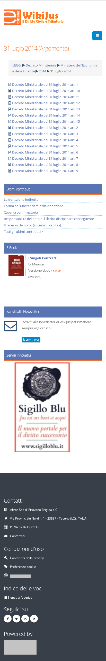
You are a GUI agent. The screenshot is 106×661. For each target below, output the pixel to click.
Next (96, 278)
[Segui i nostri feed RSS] (34, 618)
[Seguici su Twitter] (16, 618)
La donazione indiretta (21, 199)
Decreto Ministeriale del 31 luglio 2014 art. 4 (45, 140)
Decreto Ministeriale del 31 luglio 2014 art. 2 (45, 127)
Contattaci (17, 536)
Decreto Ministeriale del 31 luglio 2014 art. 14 (46, 115)
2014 (42, 71)
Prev (9, 278)
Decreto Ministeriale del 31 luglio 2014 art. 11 (46, 96)
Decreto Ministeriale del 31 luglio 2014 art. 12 (46, 103)
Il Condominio (87, 258)
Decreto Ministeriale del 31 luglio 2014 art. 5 (45, 146)
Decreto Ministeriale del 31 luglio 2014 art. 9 (45, 170)
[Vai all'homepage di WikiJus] (38, 16)
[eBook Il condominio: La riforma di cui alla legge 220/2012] (64, 266)
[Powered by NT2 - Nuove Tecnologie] (20, 647)
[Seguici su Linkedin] (25, 618)
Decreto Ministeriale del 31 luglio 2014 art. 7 (45, 158)
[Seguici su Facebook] (8, 618)
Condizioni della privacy (27, 558)
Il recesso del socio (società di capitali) (32, 225)
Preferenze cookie (23, 566)
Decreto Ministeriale (41, 65)
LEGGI (17, 65)
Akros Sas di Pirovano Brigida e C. (34, 509)
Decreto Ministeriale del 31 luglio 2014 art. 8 (45, 164)
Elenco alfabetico (20, 597)
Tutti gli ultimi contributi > (23, 231)
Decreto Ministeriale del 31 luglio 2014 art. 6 (45, 152)
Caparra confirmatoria (21, 212)
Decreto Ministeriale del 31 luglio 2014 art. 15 (46, 121)
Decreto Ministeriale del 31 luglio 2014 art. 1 (45, 84)
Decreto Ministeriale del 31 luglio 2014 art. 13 (46, 109)
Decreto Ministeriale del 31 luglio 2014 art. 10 (46, 90)
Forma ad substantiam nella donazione (34, 206)
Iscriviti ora (31, 339)
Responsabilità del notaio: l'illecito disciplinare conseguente (49, 218)
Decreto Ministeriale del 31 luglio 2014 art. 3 (45, 133)
